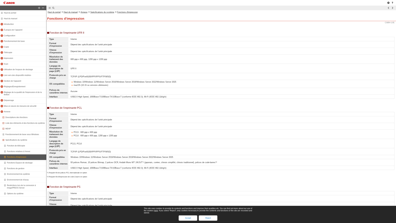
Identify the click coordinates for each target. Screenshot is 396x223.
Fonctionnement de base (14, 41)
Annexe (7, 112)
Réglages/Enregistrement (14, 86)
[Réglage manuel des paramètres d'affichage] (388, 2)
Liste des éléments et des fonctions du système (25, 123)
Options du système (15, 193)
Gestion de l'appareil (12, 81)
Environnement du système (18, 174)
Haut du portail (10, 13)
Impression (8, 58)
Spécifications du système (16, 140)
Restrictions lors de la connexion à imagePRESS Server (21, 186)
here (156, 211)
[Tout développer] (39, 8)
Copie (6, 47)
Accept (188, 218)
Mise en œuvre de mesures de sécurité (20, 106)
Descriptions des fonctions (16, 117)
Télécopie (8, 52)
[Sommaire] (49, 8)
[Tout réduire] (43, 8)
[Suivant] (392, 8)
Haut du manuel (10, 18)
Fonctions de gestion (15, 168)
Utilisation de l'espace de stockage (18, 69)
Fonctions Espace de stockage (20, 163)
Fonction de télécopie (16, 146)
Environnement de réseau (18, 180)
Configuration (9, 36)
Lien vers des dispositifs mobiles (17, 75)
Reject (208, 218)
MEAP (8, 129)
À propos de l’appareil (13, 30)
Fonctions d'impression (16, 157)
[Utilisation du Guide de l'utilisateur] (392, 2)
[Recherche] (53, 8)
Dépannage (9, 100)
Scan (6, 64)
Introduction (9, 24)
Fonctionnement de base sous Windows (22, 134)
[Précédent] (388, 8)
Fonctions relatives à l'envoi (18, 151)
